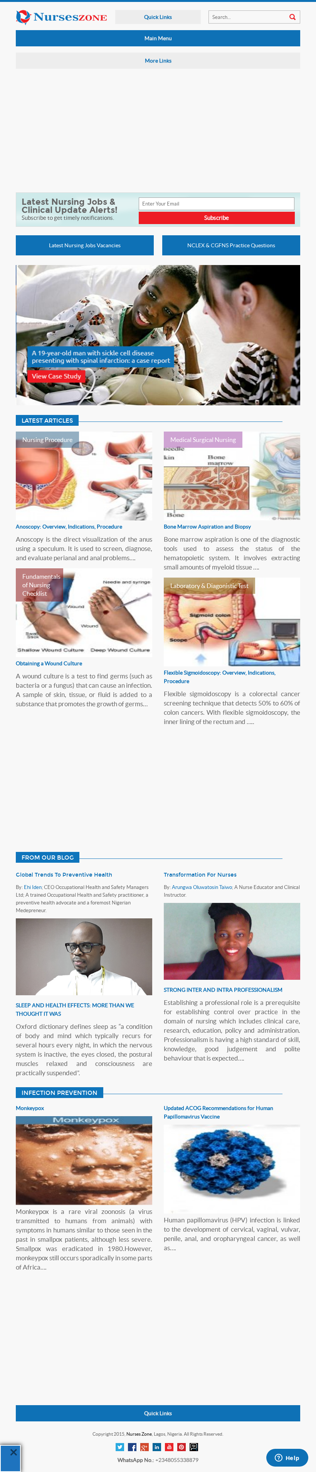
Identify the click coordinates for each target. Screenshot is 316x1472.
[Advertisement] (154, 130)
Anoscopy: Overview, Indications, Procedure (69, 527)
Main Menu (158, 38)
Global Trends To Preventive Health (64, 875)
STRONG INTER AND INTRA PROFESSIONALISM (223, 990)
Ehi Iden (33, 887)
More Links (158, 61)
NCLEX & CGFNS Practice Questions (231, 245)
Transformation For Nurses (200, 875)
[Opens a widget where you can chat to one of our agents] (287, 1458)
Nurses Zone (139, 1433)
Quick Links (158, 17)
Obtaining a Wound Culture (49, 663)
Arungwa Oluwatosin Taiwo (202, 887)
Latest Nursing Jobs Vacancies (85, 245)
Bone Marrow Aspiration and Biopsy (207, 527)
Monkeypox (30, 1108)
